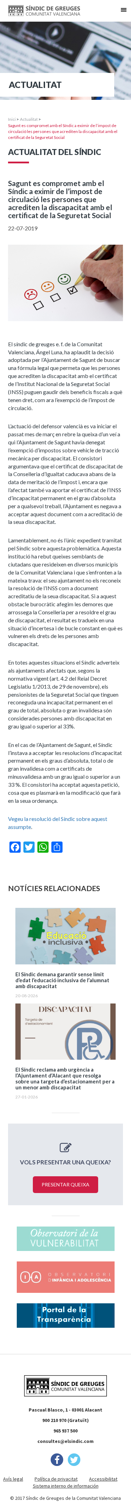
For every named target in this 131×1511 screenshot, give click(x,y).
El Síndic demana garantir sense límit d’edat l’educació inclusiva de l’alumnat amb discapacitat (62, 980)
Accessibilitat (103, 1479)
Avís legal (13, 1479)
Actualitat (29, 119)
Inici (12, 119)
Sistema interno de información (66, 1486)
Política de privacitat (56, 1479)
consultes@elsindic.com (65, 1441)
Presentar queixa (65, 1184)
